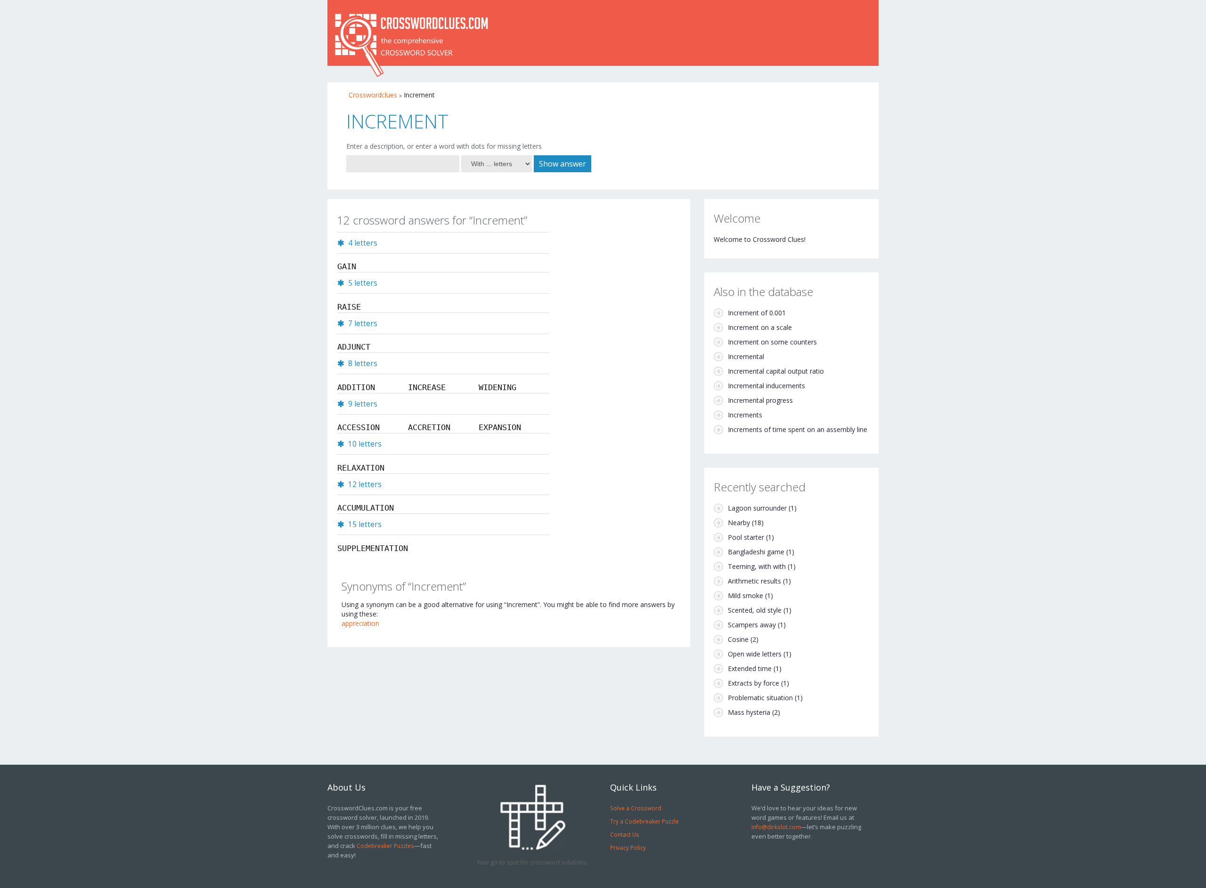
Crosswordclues (373, 94)
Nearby (739, 522)
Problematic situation (760, 697)
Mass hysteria (749, 712)
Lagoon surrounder (757, 508)
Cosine (738, 639)
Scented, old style (755, 610)
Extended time (750, 668)
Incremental (746, 356)
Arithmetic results (754, 580)
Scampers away (752, 624)
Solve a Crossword (635, 808)
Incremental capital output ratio (776, 371)
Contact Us (624, 834)
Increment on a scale (760, 327)
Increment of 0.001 (757, 312)
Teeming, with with (757, 566)
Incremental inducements (766, 385)
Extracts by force (753, 683)
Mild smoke (745, 595)
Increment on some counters (772, 341)
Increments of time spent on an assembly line (797, 429)
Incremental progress (760, 400)
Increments (745, 414)
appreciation (360, 623)
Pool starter (746, 537)
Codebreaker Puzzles (385, 845)
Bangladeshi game (756, 551)
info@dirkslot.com (776, 827)
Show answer (562, 164)
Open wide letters (755, 653)
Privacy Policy (628, 847)
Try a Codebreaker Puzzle (644, 821)
